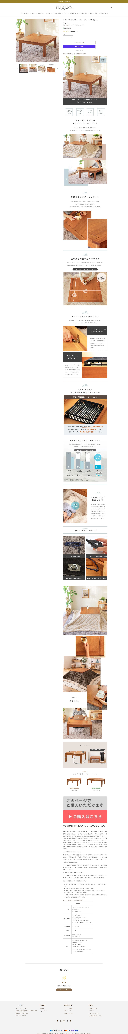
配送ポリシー (92, 1011)
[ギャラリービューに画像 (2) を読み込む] (33, 68)
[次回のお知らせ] (111, 1)
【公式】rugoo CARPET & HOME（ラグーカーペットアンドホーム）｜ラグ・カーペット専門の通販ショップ (62, 1033)
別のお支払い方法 (79, 50)
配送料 (67, 25)
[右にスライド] (57, 68)
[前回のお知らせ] (16, 1)
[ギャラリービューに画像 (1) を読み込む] (23, 68)
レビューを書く (64, 989)
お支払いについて (93, 1008)
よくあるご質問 (68, 1008)
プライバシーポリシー (94, 1013)
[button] (17, 7)
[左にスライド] (17, 68)
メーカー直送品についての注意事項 (73, 900)
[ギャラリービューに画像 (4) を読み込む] (51, 68)
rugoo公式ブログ (68, 1013)
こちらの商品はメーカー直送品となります (74, 54)
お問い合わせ (67, 1011)
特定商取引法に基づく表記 (95, 1016)
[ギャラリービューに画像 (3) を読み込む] (42, 68)
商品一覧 (42, 1008)
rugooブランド (43, 1011)
